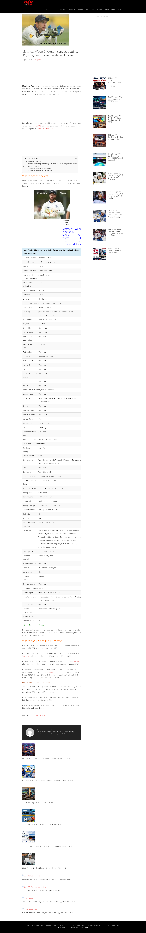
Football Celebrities (54, 925)
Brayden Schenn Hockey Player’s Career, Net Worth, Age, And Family (115, 214)
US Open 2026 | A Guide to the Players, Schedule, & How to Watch (47, 780)
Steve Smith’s (76, 661)
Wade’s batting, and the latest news (39, 169)
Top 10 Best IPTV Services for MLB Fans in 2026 (114, 251)
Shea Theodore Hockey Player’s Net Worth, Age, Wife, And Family (115, 176)
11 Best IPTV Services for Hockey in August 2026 (115, 137)
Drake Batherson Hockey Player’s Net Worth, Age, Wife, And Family (47, 913)
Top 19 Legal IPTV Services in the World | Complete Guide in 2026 (47, 846)
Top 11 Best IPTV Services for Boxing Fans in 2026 (41, 890)
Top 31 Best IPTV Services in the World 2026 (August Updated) (115, 157)
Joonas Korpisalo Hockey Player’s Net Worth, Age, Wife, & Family (115, 195)
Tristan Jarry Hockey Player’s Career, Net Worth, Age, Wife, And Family (48, 901)
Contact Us (85, 927)
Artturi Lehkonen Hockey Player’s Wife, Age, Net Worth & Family (116, 233)
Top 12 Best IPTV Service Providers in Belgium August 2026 (115, 119)
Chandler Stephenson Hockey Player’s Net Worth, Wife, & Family (46, 879)
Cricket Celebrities (40, 715)
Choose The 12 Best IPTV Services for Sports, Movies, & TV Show (46, 759)
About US (74, 927)
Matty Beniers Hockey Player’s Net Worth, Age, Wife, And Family (46, 868)
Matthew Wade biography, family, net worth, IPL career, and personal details (52, 164)
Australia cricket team (46, 128)
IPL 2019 (38, 126)
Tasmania (25, 656)
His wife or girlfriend (32, 166)
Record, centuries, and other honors (41, 170)
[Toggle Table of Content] (75, 158)
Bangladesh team (52, 672)
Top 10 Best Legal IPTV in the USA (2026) (37, 802)
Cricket (32, 715)
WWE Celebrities (112, 925)
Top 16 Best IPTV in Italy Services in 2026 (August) (115, 99)
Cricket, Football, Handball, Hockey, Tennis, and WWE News (37, 3)
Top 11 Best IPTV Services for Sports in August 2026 (41, 824)
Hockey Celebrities (94, 925)
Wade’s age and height (33, 161)
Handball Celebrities (75, 925)
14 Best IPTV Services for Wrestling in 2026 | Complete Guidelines (115, 82)
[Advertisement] (52, 73)
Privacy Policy (62, 927)
